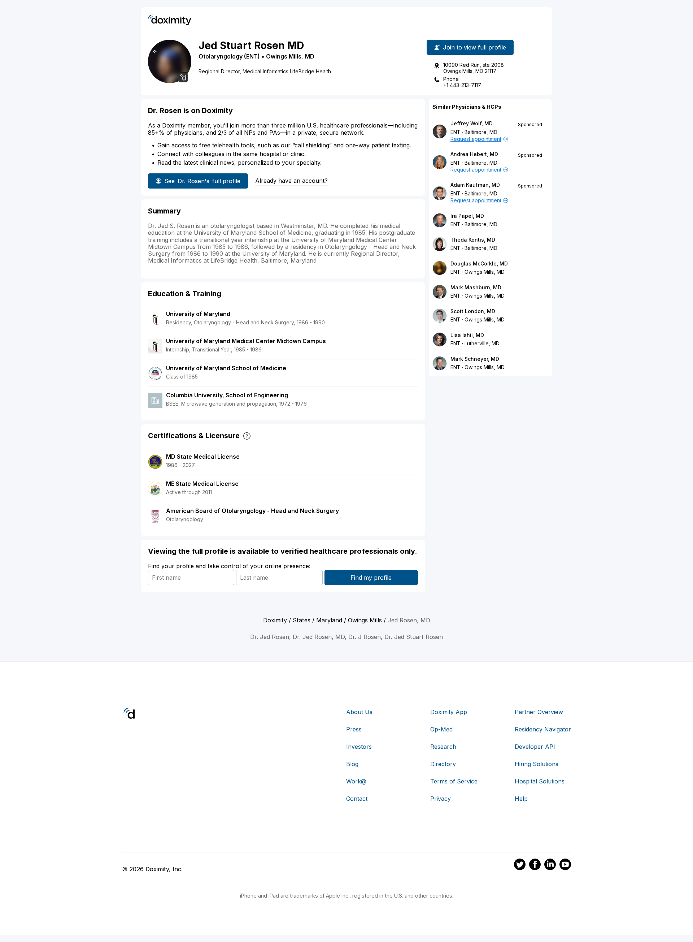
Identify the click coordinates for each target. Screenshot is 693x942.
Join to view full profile (474, 47)
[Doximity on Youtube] (565, 865)
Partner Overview (539, 712)
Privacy (440, 798)
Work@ (356, 781)
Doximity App (448, 712)
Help (521, 798)
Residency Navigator (543, 729)
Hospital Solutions (540, 781)
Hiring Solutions (536, 764)
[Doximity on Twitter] (520, 865)
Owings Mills (283, 56)
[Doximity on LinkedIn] (550, 865)
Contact (356, 798)
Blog (352, 764)
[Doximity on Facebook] (535, 865)
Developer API (535, 746)
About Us (359, 712)
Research (443, 746)
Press (354, 729)
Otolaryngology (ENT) (229, 56)
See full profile (202, 181)
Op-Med (441, 729)
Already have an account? (291, 180)
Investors (359, 746)
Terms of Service (454, 781)
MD (309, 56)
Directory (443, 764)
